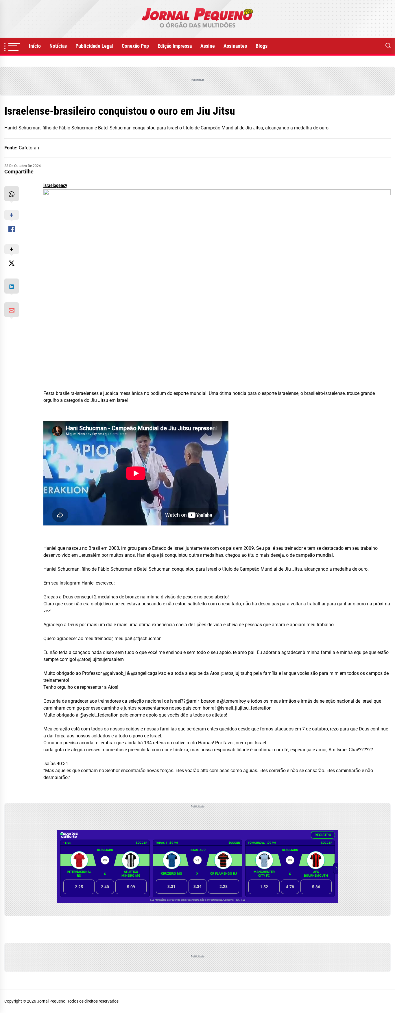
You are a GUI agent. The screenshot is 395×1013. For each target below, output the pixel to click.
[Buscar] (388, 46)
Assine (207, 46)
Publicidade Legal (94, 46)
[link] (197, 19)
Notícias (58, 46)
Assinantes (235, 46)
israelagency (55, 185)
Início (35, 46)
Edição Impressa (175, 46)
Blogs (261, 46)
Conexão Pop (135, 46)
